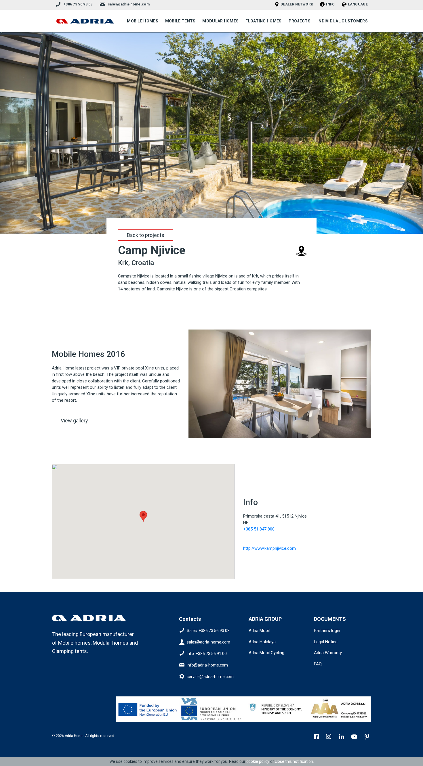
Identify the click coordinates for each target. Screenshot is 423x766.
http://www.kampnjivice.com (269, 548)
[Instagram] (329, 737)
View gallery (74, 421)
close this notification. (294, 761)
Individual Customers (342, 21)
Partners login (327, 630)
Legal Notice (326, 641)
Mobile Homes (142, 21)
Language (358, 4)
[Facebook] (317, 737)
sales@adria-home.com (129, 4)
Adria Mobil (259, 630)
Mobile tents (180, 21)
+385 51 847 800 (259, 529)
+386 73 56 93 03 (78, 4)
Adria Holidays (262, 641)
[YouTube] (355, 737)
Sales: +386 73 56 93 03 (208, 630)
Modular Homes (220, 21)
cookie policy (257, 761)
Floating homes (263, 21)
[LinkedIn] (342, 737)
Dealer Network (297, 4)
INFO (330, 4)
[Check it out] (148, 709)
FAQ (318, 664)
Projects (299, 21)
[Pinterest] (367, 737)
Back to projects (145, 235)
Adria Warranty (328, 652)
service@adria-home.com (210, 676)
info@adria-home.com (207, 665)
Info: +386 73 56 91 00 (207, 653)
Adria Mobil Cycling (266, 652)
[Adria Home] (85, 21)
